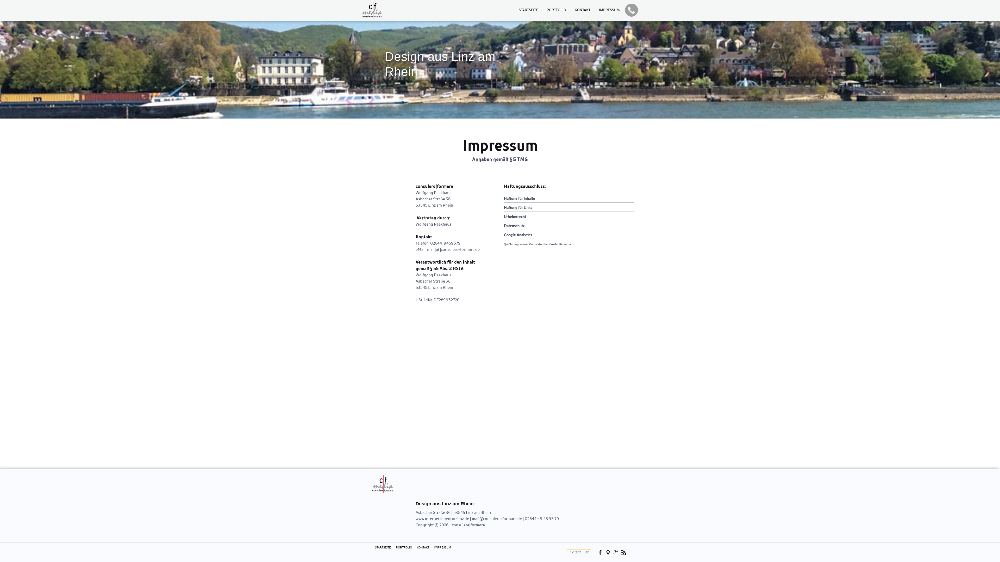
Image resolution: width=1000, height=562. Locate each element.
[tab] (569, 198)
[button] (631, 10)
